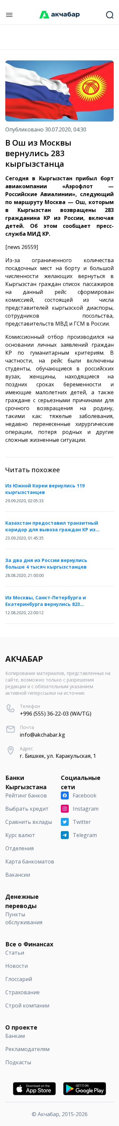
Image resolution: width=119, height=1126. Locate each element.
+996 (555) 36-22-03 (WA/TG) (55, 713)
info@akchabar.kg (42, 734)
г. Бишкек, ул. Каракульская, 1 (58, 755)
